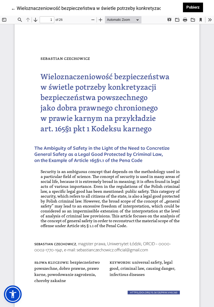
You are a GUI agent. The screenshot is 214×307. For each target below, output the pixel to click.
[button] (12, 294)
